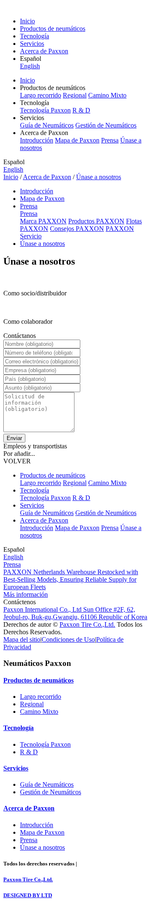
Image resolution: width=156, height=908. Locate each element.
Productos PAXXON (96, 221)
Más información (25, 594)
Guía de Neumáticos (47, 125)
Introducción (36, 140)
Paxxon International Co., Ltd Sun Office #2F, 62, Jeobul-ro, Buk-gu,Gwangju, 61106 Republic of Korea (75, 613)
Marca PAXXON (43, 221)
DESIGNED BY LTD (27, 895)
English (30, 66)
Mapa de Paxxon (77, 140)
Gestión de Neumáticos (105, 125)
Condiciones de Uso (68, 639)
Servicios (32, 43)
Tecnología (34, 36)
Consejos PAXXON (77, 228)
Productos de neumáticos (52, 28)
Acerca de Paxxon (44, 51)
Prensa (110, 140)
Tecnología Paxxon (45, 110)
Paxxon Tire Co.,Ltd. (87, 624)
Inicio (27, 21)
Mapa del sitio (21, 639)
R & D (81, 110)
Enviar (14, 438)
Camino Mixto (107, 95)
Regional (75, 95)
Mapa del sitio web (100, 863)
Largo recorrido (40, 95)
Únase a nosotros (98, 176)
